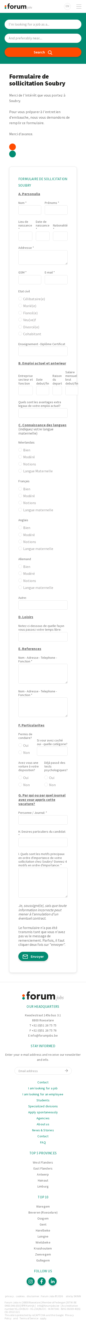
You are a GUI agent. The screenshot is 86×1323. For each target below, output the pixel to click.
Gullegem (43, 1260)
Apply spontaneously (43, 1112)
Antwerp (43, 1174)
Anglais (23, 520)
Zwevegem (43, 1254)
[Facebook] (42, 1281)
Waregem (43, 1206)
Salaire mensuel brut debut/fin (71, 377)
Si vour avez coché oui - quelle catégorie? (52, 742)
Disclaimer (33, 1296)
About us (43, 1124)
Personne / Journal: (31, 812)
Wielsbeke (43, 1242)
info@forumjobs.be (44, 1035)
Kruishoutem (43, 1248)
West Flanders (43, 1162)
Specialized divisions (43, 1106)
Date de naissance (43, 223)
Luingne (43, 1236)
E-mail (49, 272)
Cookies (20, 1296)
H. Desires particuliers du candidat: (42, 832)
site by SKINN (73, 1296)
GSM (21, 272)
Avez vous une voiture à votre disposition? (28, 766)
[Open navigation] (78, 6)
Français (24, 481)
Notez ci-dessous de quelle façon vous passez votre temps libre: (41, 627)
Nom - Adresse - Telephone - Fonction (37, 659)
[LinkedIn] (53, 1281)
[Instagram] (31, 1281)
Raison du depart (57, 379)
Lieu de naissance (25, 223)
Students (42, 1100)
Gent (43, 1224)
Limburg (43, 1186)
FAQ (43, 1142)
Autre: (22, 598)
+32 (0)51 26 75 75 (44, 1025)
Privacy (9, 1296)
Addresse (25, 248)
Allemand (24, 559)
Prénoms (51, 203)
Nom (21, 203)
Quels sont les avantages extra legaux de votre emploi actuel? (39, 404)
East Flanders (43, 1168)
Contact (42, 1082)
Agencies (43, 1118)
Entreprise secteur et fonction (25, 379)
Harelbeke (43, 1230)
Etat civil (24, 291)
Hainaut (43, 1180)
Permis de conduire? (25, 736)
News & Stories (43, 1130)
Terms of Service (28, 1318)
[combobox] (43, 38)
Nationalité (60, 225)
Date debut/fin (42, 381)
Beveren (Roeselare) (43, 1212)
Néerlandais (26, 442)
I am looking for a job (43, 1088)
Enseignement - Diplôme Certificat (41, 344)
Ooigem (43, 1218)
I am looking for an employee (42, 1094)
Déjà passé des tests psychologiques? (56, 766)
